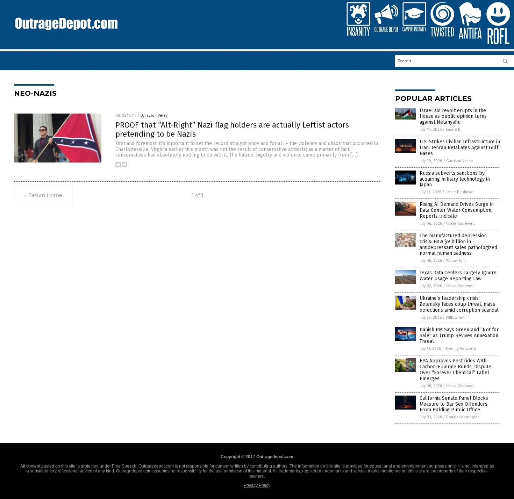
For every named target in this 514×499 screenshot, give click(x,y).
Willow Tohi (456, 260)
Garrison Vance (459, 161)
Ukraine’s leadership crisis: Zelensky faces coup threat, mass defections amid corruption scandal (459, 304)
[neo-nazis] (66, 33)
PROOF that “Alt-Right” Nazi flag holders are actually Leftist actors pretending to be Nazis (232, 129)
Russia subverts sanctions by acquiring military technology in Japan (455, 179)
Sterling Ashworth (460, 348)
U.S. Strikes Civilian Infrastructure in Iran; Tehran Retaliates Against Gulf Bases (460, 148)
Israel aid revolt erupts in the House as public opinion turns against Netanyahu (453, 116)
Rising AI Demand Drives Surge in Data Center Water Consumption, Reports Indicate (457, 210)
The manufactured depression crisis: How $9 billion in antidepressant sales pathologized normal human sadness (458, 244)
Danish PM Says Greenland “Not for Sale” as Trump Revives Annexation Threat (459, 336)
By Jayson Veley (154, 115)
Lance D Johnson (459, 192)
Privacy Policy (257, 485)
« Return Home (43, 195)
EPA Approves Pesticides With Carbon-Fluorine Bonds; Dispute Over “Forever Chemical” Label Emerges (455, 369)
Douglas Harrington (463, 417)
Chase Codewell (460, 223)
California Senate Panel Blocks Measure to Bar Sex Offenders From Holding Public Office (454, 404)
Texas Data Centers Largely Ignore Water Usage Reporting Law (458, 276)
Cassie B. (453, 129)
